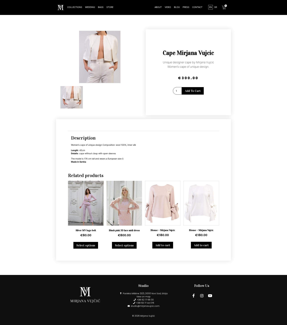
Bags (100, 7)
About (158, 7)
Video (168, 7)
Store (109, 7)
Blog (177, 7)
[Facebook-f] (193, 295)
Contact (197, 7)
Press (186, 7)
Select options (85, 245)
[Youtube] (210, 295)
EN (210, 7)
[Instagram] (202, 295)
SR (215, 7)
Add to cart (193, 91)
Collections (74, 7)
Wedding (90, 7)
